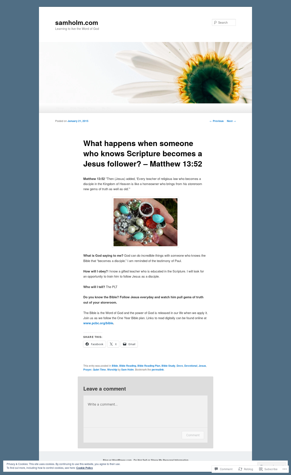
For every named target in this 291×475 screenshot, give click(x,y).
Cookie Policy (84, 468)
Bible (115, 366)
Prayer (87, 369)
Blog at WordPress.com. (117, 460)
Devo (180, 366)
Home (59, 108)
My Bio (106, 108)
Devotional (190, 366)
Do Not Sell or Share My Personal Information (161, 460)
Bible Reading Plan (148, 366)
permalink (158, 369)
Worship (112, 369)
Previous (217, 121)
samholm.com (76, 22)
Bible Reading (127, 366)
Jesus (202, 366)
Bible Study (168, 366)
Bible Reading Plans (82, 108)
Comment (193, 435)
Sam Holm (127, 369)
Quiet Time (99, 369)
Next (231, 121)
